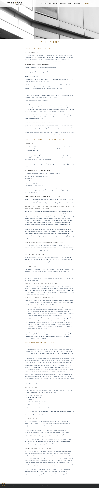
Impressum (45, 485)
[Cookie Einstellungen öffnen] (3, 486)
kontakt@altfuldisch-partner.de (34, 485)
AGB (41, 485)
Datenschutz (50, 485)
